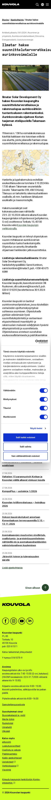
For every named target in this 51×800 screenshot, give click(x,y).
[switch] (44, 399)
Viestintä (6, 769)
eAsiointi (6, 742)
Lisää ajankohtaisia (12, 567)
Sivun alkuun (32, 587)
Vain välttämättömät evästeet (25, 456)
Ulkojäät (6, 731)
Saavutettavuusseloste (13, 704)
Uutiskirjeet (7, 762)
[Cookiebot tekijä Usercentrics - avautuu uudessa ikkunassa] (36, 341)
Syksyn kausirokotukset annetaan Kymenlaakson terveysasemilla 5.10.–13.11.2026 (23, 520)
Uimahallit (7, 727)
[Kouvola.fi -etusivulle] (17, 607)
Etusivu (5, 20)
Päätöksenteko (9, 754)
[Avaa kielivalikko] (42, 4)
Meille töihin (8, 719)
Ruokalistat (7, 723)
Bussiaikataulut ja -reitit (13, 715)
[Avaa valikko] (46, 4)
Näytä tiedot (36, 428)
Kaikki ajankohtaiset (12, 758)
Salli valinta (25, 446)
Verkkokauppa (9, 766)
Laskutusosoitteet (11, 746)
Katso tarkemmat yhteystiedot (17, 652)
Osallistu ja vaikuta (11, 750)
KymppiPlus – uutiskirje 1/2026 (19, 491)
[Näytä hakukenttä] (37, 4)
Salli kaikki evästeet (25, 437)
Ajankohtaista (17, 20)
